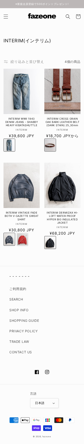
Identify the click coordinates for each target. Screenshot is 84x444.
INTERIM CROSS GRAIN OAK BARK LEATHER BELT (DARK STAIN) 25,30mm (63, 122)
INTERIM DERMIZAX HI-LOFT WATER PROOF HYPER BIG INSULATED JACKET (62, 217)
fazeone (46, 436)
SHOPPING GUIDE (24, 320)
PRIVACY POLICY (23, 331)
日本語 (39, 403)
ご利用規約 (17, 289)
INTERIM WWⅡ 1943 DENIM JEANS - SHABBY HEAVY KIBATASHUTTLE (21, 122)
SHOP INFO (18, 310)
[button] (6, 16)
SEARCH (16, 299)
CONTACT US (20, 352)
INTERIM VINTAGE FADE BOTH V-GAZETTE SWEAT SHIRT (22, 216)
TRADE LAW (19, 342)
